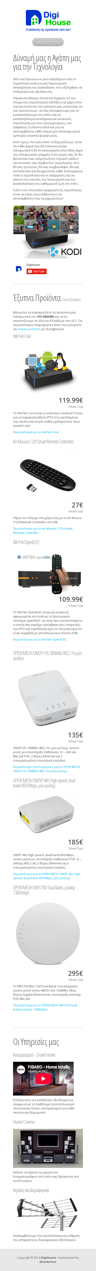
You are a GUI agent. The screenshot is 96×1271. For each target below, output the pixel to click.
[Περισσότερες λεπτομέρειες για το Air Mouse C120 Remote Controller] (48, 474)
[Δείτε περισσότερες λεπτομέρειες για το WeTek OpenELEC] (48, 572)
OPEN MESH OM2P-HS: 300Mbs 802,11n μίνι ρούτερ (47, 655)
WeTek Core (22, 335)
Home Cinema (23, 1121)
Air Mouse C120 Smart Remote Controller (43, 441)
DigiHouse (48, 1258)
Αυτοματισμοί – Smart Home (34, 1054)
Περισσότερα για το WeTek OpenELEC (40, 639)
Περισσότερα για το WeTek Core (36, 432)
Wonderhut (48, 1262)
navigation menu (48, 42)
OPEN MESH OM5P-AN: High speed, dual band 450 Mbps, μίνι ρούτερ (44, 783)
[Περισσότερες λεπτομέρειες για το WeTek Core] (48, 369)
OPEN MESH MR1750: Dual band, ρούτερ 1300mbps (44, 890)
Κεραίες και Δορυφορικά (31, 1189)
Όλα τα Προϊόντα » (71, 299)
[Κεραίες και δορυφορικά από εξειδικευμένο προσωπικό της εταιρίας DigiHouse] (48, 1214)
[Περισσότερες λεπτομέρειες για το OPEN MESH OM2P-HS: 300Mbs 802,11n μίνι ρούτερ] (48, 698)
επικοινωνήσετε (29, 329)
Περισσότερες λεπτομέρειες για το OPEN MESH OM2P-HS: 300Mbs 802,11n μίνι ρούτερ (46, 769)
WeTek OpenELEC (26, 541)
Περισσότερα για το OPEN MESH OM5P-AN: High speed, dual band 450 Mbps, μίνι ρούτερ (46, 876)
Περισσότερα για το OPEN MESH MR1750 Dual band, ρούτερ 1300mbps (45, 1007)
